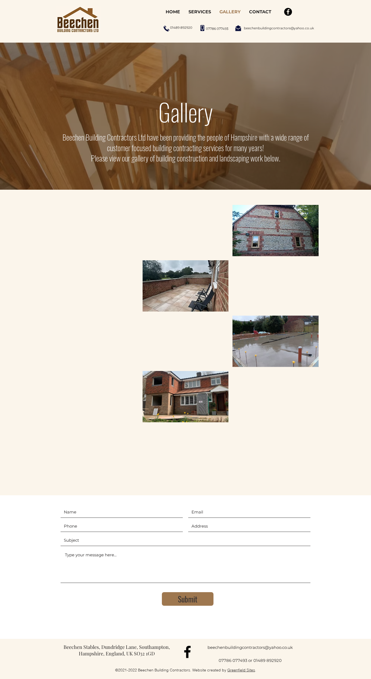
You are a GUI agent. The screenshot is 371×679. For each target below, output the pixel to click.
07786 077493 (233, 660)
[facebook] (187, 652)
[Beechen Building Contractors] (288, 12)
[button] (95, 230)
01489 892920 (267, 660)
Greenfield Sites (241, 670)
